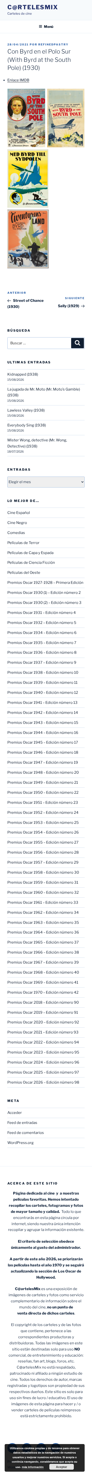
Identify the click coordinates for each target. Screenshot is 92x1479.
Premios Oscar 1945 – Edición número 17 (42, 742)
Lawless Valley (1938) (26, 410)
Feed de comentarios (25, 1133)
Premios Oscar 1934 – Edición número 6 (42, 633)
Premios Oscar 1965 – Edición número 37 (43, 942)
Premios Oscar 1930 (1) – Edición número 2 (44, 592)
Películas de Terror (23, 543)
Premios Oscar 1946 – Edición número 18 (42, 752)
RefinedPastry (53, 44)
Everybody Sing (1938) (26, 425)
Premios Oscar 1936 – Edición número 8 (42, 652)
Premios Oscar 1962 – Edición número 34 (43, 912)
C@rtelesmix (32, 7)
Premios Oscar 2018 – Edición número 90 (43, 1002)
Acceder (14, 1112)
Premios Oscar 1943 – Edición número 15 (42, 722)
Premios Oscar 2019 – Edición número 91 (42, 1012)
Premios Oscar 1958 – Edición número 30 (43, 872)
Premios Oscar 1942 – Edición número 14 (42, 712)
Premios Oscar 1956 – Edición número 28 (43, 852)
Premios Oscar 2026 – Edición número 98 (43, 1082)
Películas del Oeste (23, 572)
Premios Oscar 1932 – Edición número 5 (41, 622)
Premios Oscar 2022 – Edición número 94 (43, 1042)
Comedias (16, 533)
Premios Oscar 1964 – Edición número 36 (43, 932)
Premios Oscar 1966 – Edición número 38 (43, 952)
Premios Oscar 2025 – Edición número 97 (43, 1072)
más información (33, 1467)
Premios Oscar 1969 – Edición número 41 (42, 982)
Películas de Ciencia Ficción (31, 562)
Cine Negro (17, 523)
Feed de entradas (22, 1122)
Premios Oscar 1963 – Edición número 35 (43, 922)
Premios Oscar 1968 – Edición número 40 (43, 972)
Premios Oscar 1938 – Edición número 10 (42, 672)
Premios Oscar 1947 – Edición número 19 (42, 762)
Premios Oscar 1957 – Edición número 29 (43, 862)
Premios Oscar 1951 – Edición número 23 (42, 802)
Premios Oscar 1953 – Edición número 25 (43, 822)
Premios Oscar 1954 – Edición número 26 (43, 832)
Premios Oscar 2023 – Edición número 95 (43, 1052)
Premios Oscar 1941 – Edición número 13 (42, 702)
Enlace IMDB (18, 80)
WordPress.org (20, 1143)
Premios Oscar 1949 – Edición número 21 (42, 782)
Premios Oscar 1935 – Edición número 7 (41, 643)
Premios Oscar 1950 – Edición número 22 (43, 792)
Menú (48, 26)
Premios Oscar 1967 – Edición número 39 (43, 962)
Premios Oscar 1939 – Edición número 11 (42, 682)
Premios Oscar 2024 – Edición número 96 (43, 1062)
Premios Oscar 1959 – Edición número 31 (42, 882)
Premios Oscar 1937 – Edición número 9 (41, 662)
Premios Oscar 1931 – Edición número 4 (41, 612)
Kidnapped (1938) (22, 374)
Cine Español (18, 513)
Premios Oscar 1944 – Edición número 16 (42, 732)
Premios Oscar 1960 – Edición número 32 (43, 892)
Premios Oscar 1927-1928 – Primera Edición (45, 582)
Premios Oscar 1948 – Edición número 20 (43, 772)
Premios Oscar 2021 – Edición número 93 (43, 1032)
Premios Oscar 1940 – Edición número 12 (42, 692)
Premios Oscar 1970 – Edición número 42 (43, 992)
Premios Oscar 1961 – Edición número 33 (42, 902)
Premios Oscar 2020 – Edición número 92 (43, 1022)
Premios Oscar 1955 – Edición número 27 (43, 842)
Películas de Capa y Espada (30, 553)
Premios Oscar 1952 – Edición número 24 (43, 812)
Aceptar (61, 1467)
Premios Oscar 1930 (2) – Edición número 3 (44, 602)
